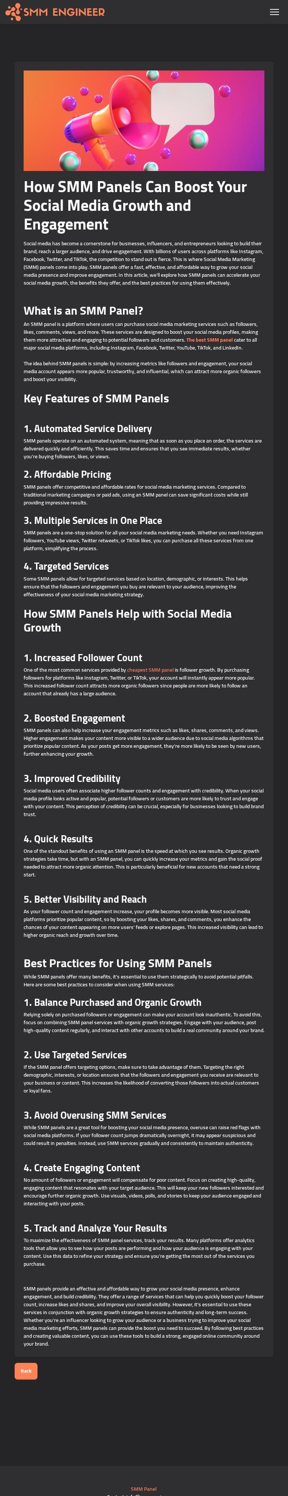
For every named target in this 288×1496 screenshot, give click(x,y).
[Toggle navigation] (274, 12)
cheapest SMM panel (150, 670)
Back (26, 1371)
